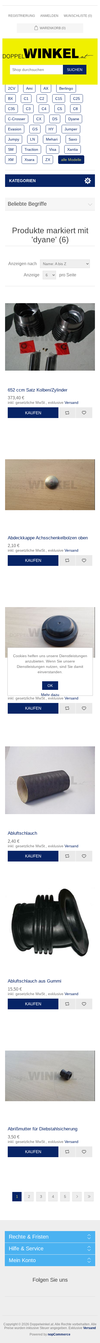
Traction (31, 149)
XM (11, 159)
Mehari (52, 139)
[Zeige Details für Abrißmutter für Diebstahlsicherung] (50, 1076)
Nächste (77, 1196)
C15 (58, 98)
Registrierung (21, 16)
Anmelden (49, 16)
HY (51, 129)
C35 (11, 109)
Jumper (71, 129)
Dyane (73, 119)
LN (32, 139)
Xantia (72, 149)
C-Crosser (16, 119)
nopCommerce (59, 1334)
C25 (76, 98)
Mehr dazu (50, 695)
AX (45, 88)
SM (11, 149)
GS (35, 129)
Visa (52, 149)
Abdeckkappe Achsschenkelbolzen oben (48, 537)
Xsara (29, 159)
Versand (71, 402)
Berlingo (66, 88)
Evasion (14, 129)
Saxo (73, 139)
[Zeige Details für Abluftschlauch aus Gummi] (50, 928)
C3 (28, 109)
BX (10, 98)
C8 (75, 109)
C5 (59, 109)
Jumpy (13, 139)
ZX (47, 159)
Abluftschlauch (22, 833)
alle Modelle (71, 159)
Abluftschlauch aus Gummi (34, 981)
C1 (26, 98)
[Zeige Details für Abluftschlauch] (50, 780)
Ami (29, 88)
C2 (41, 98)
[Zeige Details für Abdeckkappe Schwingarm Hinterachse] (50, 632)
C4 (44, 109)
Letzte (89, 1196)
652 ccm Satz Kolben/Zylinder (37, 390)
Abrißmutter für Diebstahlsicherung (42, 1128)
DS (54, 119)
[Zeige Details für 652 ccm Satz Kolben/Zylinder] (50, 337)
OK (50, 685)
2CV (11, 88)
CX (38, 119)
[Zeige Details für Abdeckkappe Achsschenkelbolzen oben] (50, 484)
